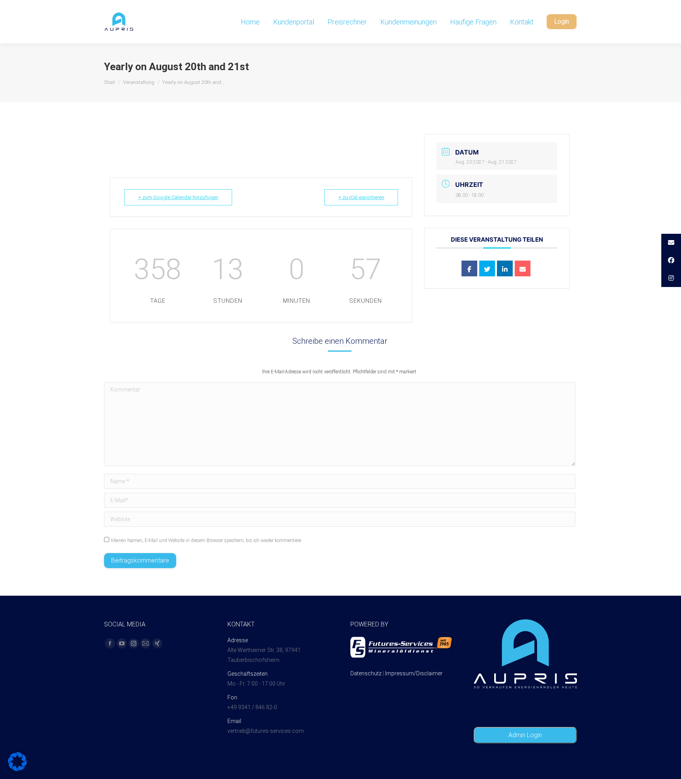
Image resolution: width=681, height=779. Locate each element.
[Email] (522, 268)
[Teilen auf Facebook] (469, 268)
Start (109, 82)
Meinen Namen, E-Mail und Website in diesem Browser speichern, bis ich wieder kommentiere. (206, 540)
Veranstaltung (138, 82)
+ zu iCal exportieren (361, 197)
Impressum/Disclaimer (414, 673)
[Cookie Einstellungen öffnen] (17, 769)
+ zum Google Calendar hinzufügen (178, 197)
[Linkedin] (505, 268)
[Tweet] (487, 268)
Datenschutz (365, 673)
